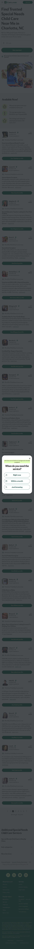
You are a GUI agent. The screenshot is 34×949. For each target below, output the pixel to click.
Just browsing (17, 487)
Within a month (17, 481)
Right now (17, 475)
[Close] (29, 458)
